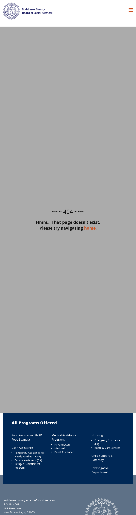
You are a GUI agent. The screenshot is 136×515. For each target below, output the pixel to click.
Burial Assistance (64, 452)
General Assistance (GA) (28, 460)
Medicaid (59, 448)
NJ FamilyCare (62, 444)
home (90, 228)
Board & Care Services (107, 447)
